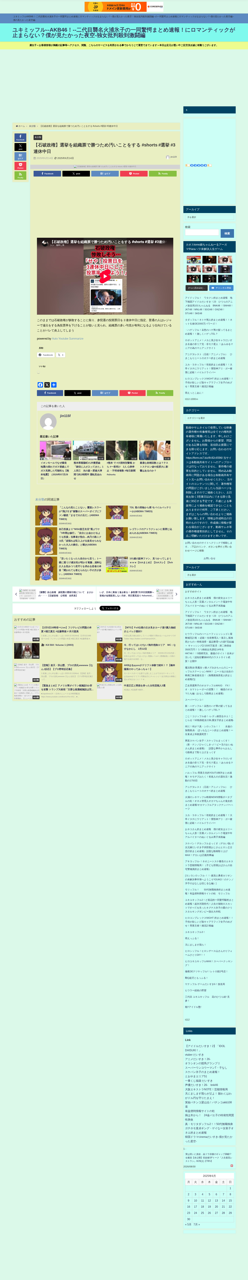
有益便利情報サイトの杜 (200, 1111)
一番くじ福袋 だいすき (199, 1080)
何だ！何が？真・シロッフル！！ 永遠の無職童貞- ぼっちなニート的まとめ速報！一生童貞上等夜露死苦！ (209, 730)
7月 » (197, 1224)
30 (188, 1219)
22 (230, 1206)
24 (195, 1213)
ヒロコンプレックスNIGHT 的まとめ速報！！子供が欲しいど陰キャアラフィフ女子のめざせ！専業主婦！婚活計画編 (209, 382)
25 (202, 1213)
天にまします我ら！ (195, 945)
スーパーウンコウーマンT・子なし (206, 1067)
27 (216, 1213)
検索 (187, 227)
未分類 (38, 137)
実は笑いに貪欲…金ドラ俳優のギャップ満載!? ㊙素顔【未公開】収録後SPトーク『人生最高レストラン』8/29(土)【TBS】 (208, 1157)
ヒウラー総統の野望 (195, 990)
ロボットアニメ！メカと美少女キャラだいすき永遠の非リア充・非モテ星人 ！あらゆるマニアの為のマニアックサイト (209, 762)
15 (230, 1200)
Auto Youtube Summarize (67, 338)
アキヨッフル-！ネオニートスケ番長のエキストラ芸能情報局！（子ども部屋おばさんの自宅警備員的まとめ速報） (209, 865)
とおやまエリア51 (196, 1076)
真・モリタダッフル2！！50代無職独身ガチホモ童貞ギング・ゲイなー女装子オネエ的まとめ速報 (209, 1128)
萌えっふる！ (192, 938)
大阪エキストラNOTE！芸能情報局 (206, 1089)
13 (216, 1200)
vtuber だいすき (194, 1054)
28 (223, 1213)
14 (223, 1200)
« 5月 (188, 1224)
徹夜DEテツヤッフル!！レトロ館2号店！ (206, 971)
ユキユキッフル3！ (195, 932)
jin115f (174, 157)
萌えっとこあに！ (194, 393)
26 (209, 1213)
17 (195, 1206)
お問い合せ (209, 558)
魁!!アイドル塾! (193, 1007)
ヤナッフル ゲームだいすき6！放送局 (205, 984)
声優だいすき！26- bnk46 (201, 1085)
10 (195, 1200)
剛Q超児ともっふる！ (196, 978)
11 (202, 1200)
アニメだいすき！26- (198, 1059)
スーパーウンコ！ (194, 700)
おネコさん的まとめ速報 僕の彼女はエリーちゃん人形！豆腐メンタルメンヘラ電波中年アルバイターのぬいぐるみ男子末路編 (208, 602)
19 (209, 1206)
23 (188, 1213)
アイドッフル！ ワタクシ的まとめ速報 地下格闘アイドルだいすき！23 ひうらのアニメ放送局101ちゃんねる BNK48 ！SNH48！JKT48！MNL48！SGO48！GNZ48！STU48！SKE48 (209, 306)
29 (230, 1213)
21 (223, 1206)
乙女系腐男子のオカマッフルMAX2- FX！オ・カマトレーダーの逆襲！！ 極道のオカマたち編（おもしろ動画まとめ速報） (208, 689)
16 (188, 1206)
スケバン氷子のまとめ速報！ (202, 1071)
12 (209, 1200)
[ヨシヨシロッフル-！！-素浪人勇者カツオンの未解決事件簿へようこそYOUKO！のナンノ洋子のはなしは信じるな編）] (209, 879)
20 (216, 1206)
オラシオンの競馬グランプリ (202, 1063)
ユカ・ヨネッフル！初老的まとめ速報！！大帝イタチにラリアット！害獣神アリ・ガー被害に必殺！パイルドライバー (208, 368)
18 (202, 1206)
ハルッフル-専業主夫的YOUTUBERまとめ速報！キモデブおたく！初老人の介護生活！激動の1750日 (208, 777)
